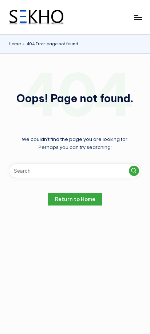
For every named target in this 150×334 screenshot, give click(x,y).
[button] (134, 171)
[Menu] (137, 17)
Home (15, 44)
